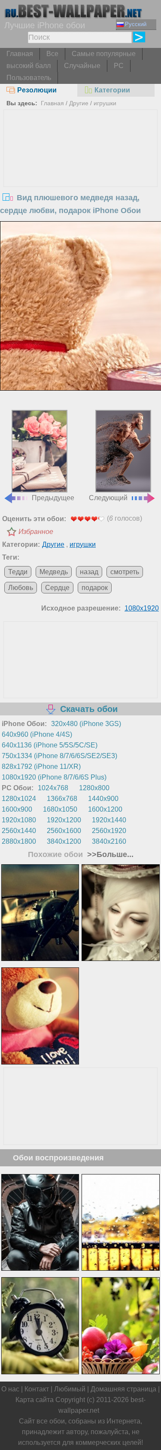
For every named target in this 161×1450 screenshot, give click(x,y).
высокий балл (28, 65)
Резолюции (37, 90)
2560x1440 (19, 830)
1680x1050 (60, 809)
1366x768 (62, 798)
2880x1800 (19, 841)
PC (119, 65)
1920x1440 (109, 820)
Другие (78, 103)
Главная (19, 53)
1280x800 (94, 788)
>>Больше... (109, 854)
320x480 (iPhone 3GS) (86, 723)
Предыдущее (53, 497)
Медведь (53, 571)
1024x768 (53, 788)
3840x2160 (109, 841)
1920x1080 (19, 820)
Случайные (82, 65)
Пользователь (28, 77)
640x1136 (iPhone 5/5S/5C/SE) (49, 745)
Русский (135, 24)
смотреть (124, 571)
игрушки (105, 103)
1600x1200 (105, 809)
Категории (112, 90)
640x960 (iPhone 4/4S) (37, 734)
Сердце (57, 587)
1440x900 (103, 798)
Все (52, 53)
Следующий (108, 497)
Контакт (36, 1389)
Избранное (35, 531)
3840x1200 (64, 841)
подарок (95, 587)
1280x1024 (19, 798)
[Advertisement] (80, 174)
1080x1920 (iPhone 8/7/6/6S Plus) (54, 777)
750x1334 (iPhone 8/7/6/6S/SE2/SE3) (59, 755)
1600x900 (17, 809)
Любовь (20, 587)
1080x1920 (142, 608)
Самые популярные (104, 53)
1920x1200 (64, 820)
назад (89, 571)
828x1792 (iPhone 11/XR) (41, 766)
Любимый (69, 1389)
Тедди (17, 571)
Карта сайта (34, 1399)
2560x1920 (109, 830)
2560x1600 (64, 830)
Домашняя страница (123, 1389)
